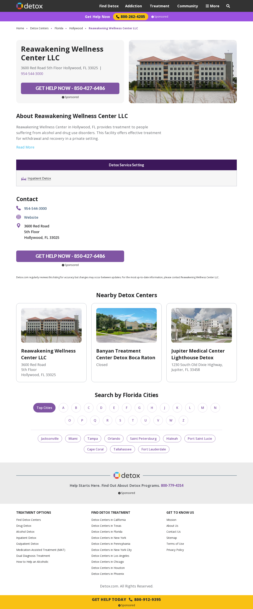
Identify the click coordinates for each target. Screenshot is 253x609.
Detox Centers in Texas (106, 526)
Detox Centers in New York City (111, 550)
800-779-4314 (172, 485)
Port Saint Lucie (200, 438)
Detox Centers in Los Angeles (110, 556)
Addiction (133, 6)
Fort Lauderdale (154, 449)
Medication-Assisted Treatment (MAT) (40, 550)
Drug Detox (23, 526)
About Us (172, 526)
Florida (59, 28)
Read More (25, 147)
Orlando (114, 438)
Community (187, 6)
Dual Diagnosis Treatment (33, 556)
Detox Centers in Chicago (107, 562)
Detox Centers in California (108, 520)
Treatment (159, 6)
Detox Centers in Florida (106, 531)
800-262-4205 (133, 16)
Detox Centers (39, 28)
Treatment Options (33, 512)
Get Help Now (97, 16)
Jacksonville (50, 438)
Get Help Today (126, 599)
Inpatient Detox (39, 178)
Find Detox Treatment (110, 512)
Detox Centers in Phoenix (107, 574)
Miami (73, 438)
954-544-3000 (32, 73)
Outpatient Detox (27, 544)
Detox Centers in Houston (108, 568)
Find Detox (109, 6)
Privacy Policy (175, 550)
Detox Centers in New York (108, 538)
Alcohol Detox (25, 531)
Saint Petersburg (143, 438)
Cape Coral (95, 449)
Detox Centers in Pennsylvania (110, 544)
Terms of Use (175, 544)
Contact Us (173, 531)
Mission (171, 520)
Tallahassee (122, 449)
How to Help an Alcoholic (32, 562)
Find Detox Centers (28, 520)
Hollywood (76, 28)
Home (20, 28)
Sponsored (161, 16)
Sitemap (171, 538)
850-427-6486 (70, 88)
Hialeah (172, 438)
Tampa (92, 438)
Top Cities (44, 408)
